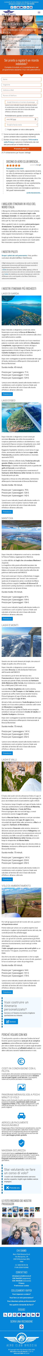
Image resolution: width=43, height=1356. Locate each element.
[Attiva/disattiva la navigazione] (39, 12)
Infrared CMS (18, 1353)
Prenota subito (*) (21, 149)
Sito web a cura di (18, 1351)
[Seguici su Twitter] (24, 7)
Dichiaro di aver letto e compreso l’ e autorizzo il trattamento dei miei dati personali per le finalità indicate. (21, 142)
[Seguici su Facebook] (12, 7)
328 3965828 (17, 1281)
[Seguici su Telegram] (18, 7)
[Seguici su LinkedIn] (28, 7)
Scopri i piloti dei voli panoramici (14, 256)
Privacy (21, 1283)
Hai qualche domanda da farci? (21, 1305)
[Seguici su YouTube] (21, 7)
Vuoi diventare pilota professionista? (21, 1301)
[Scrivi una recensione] (21, 1327)
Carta (6, 274)
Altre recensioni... (33, 193)
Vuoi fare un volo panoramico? (21, 1298)
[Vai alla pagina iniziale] (8, 12)
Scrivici (12, 1022)
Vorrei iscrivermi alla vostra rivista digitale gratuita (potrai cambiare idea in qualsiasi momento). (22, 135)
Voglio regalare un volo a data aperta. (20, 130)
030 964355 (30, 4)
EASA (4, 270)
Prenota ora (7, 394)
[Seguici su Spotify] (31, 7)
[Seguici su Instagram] (15, 7)
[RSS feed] (5, 1315)
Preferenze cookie (21, 1286)
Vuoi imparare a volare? (21, 1294)
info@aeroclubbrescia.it (17, 4)
